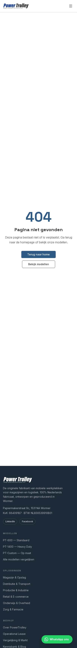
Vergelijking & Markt (15, 640)
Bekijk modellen (38, 264)
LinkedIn (10, 521)
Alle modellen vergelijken (18, 559)
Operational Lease (14, 633)
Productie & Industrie (16, 590)
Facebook (27, 521)
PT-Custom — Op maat (17, 553)
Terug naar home (38, 254)
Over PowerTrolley (14, 627)
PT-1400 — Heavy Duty (17, 546)
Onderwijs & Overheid (16, 603)
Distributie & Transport (16, 583)
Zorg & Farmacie (13, 609)
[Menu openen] (70, 6)
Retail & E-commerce (16, 596)
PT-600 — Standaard (16, 540)
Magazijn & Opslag (14, 577)
